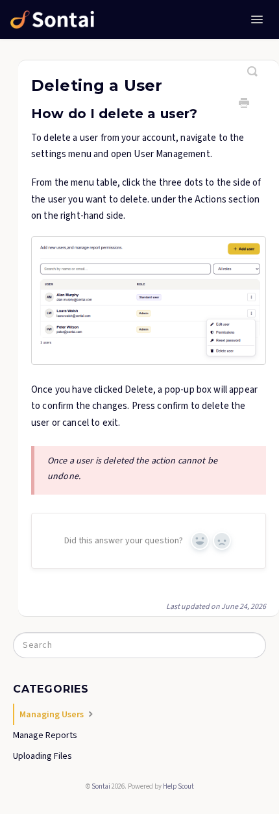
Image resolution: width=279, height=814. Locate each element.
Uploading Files (42, 756)
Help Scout (178, 786)
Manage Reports (45, 735)
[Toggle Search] (252, 66)
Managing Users (52, 714)
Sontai (100, 786)
